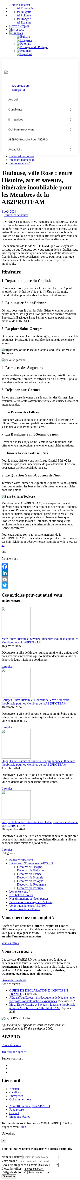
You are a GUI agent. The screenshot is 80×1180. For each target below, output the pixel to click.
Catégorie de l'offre (14, 1172)
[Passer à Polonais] (47, 43)
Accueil (14, 1088)
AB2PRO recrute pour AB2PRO (28, 139)
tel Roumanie (25, 8)
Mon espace (16, 29)
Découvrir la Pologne (30, 881)
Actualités (15, 149)
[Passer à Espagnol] (47, 54)
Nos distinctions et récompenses (28, 898)
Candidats (15, 109)
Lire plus (7, 666)
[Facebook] (40, 566)
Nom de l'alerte (12, 1156)
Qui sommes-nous (21, 129)
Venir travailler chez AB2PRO (28, 905)
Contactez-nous (11, 1045)
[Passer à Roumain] (47, 51)
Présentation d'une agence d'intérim (30, 902)
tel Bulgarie (24, 12)
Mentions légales (19, 1116)
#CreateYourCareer (21, 859)
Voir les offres (10, 943)
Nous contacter (21, 4)
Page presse (16, 1109)
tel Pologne (24, 15)
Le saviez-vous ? (19, 163)
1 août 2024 (9, 211)
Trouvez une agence (14, 1051)
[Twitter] (40, 585)
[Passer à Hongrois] (47, 40)
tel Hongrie (24, 19)
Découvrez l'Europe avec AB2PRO (31, 863)
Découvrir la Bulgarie (30, 870)
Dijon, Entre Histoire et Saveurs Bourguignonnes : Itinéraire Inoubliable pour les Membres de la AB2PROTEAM (38, 762)
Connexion (21, 86)
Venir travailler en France (24, 909)
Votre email (9, 1161)
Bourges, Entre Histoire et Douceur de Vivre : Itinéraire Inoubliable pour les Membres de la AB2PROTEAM (35, 701)
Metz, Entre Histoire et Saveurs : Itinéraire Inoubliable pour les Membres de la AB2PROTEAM (40, 640)
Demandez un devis (14, 980)
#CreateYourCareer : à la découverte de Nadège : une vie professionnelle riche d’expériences (42, 999)
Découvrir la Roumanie (31, 884)
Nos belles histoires (21, 895)
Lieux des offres (12, 1168)
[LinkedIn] (40, 573)
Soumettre (9, 1176)
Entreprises (15, 119)
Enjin (22, 1126)
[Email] (40, 579)
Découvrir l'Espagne (29, 866)
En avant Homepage (21, 159)
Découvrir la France (21, 156)
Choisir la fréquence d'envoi (19, 1164)
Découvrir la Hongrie (30, 877)
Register (19, 90)
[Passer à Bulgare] (47, 36)
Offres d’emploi (19, 26)
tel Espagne (24, 22)
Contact (14, 1113)
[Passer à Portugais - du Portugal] (47, 47)
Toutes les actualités (16, 215)
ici (3, 545)
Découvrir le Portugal (30, 888)
